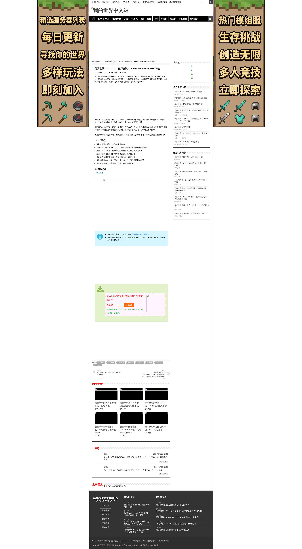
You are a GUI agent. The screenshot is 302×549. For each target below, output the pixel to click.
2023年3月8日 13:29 (161, 467)
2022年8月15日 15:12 (160, 454)
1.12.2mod (97, 365)
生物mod (130, 362)
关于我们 (105, 506)
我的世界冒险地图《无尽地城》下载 (188, 157)
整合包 (164, 19)
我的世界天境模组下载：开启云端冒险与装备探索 (105, 430)
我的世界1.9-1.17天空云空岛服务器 (188, 92)
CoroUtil (99, 173)
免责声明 (105, 519)
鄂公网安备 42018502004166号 (159, 541)
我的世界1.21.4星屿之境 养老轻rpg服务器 (190, 98)
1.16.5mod (121, 362)
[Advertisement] (151, 41)
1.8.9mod (149, 362)
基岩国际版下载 (175, 2)
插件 (149, 19)
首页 (94, 18)
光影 (142, 19)
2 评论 (124, 72)
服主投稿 (105, 515)
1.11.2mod (159, 362)
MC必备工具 (95, 2)
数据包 (173, 19)
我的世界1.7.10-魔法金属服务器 (186, 142)
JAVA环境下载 (162, 2)
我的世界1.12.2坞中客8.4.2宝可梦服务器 (108, 372)
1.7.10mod (139, 362)
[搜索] (211, 2)
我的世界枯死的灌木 (182, 127)
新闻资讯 (194, 19)
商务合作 (105, 510)
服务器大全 (103, 19)
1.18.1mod (111, 362)
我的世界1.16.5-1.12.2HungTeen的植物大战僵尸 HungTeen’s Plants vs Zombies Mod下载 (153, 374)
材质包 (134, 19)
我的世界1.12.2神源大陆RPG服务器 (188, 104)
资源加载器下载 (148, 2)
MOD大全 (103, 62)
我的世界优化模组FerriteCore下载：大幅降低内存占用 (130, 430)
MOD (126, 19)
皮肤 (156, 19)
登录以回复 (163, 462)
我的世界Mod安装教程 (140, 234)
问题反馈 (105, 523)
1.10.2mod (101, 362)
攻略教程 (183, 19)
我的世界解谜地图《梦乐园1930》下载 (189, 213)
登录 (123, 486)
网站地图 (105, 527)
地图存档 (117, 19)
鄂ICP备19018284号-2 (140, 541)
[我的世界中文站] (110, 10)
